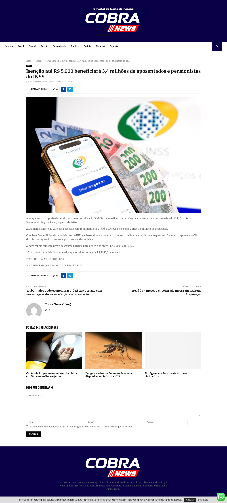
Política (75, 46)
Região (44, 46)
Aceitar (190, 499)
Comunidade (59, 46)
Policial (88, 46)
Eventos (100, 46)
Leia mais (203, 500)
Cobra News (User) (39, 82)
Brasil (20, 46)
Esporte (114, 46)
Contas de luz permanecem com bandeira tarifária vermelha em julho (51, 375)
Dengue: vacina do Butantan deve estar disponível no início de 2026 (109, 375)
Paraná (32, 46)
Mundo (9, 46)
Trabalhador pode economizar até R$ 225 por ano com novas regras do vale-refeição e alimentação (64, 292)
